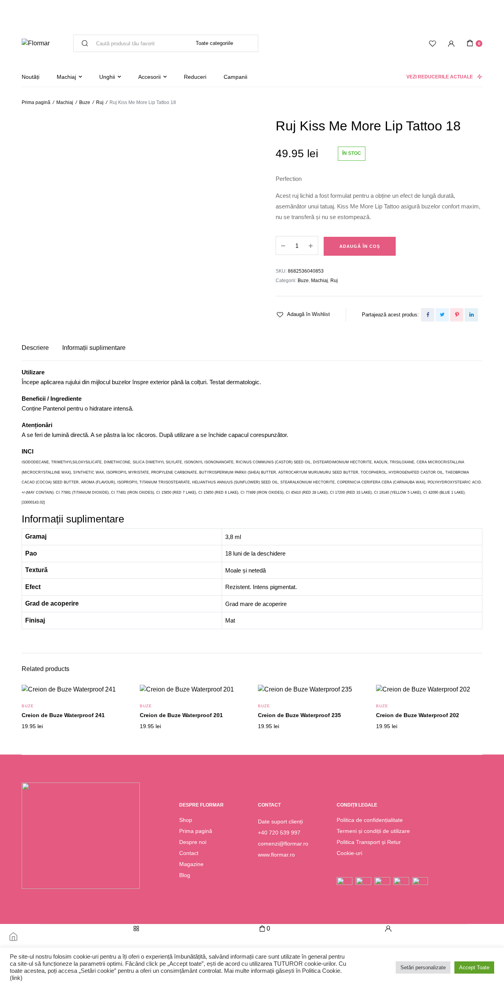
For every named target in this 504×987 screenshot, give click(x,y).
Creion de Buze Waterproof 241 (63, 715)
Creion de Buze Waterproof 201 (181, 715)
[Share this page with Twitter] (442, 315)
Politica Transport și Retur (369, 842)
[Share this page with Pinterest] (456, 315)
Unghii (107, 77)
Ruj (100, 102)
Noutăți (30, 77)
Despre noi (192, 842)
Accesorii (149, 77)
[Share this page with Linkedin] (471, 315)
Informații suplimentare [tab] (94, 347)
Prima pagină (36, 102)
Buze (84, 102)
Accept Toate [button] (474, 967)
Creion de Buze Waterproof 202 (417, 715)
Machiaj (66, 77)
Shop (185, 820)
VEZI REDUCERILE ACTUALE (439, 77)
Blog (184, 875)
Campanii (235, 77)
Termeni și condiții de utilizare (373, 831)
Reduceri (195, 77)
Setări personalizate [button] (423, 967)
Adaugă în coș (359, 246)
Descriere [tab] (35, 347)
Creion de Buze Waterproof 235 (299, 715)
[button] (303, 314)
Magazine (191, 864)
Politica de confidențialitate (370, 820)
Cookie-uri (349, 853)
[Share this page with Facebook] (427, 315)
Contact (188, 853)
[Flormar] (36, 43)
